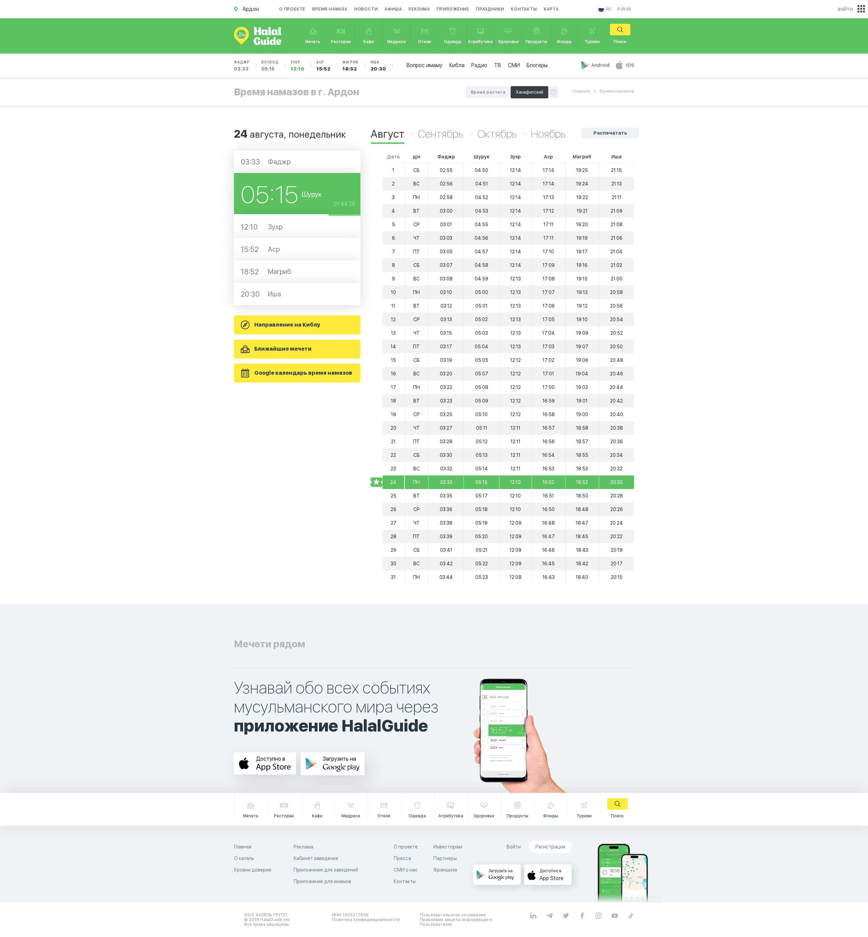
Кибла (457, 65)
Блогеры (537, 65)
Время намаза (330, 9)
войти (845, 9)
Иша (378, 66)
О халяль (244, 858)
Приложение (453, 9)
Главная (581, 91)
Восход (270, 66)
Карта (551, 9)
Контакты (524, 9)
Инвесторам (447, 847)
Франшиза (445, 870)
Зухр (297, 66)
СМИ (514, 65)
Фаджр (242, 66)
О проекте (292, 9)
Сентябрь (441, 134)
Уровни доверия (252, 870)
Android (601, 65)
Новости (366, 9)
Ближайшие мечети (283, 349)
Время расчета (488, 92)
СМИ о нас (406, 870)
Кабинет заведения (316, 858)
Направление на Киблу (287, 324)
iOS (630, 65)
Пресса (402, 858)
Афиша (393, 9)
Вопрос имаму (424, 65)
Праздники (490, 9)
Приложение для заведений (326, 870)
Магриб (350, 66)
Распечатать (610, 133)
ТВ (497, 65)
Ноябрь (548, 134)
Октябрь (498, 134)
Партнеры (445, 858)
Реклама (419, 9)
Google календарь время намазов (303, 373)
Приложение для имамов (322, 881)
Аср (323, 66)
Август (388, 134)
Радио (479, 65)
